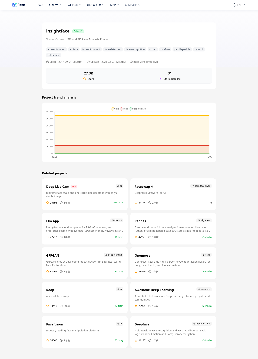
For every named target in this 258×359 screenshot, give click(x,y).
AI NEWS (54, 5)
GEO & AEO (94, 5)
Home (39, 5)
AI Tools (73, 5)
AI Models (131, 5)
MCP (113, 5)
